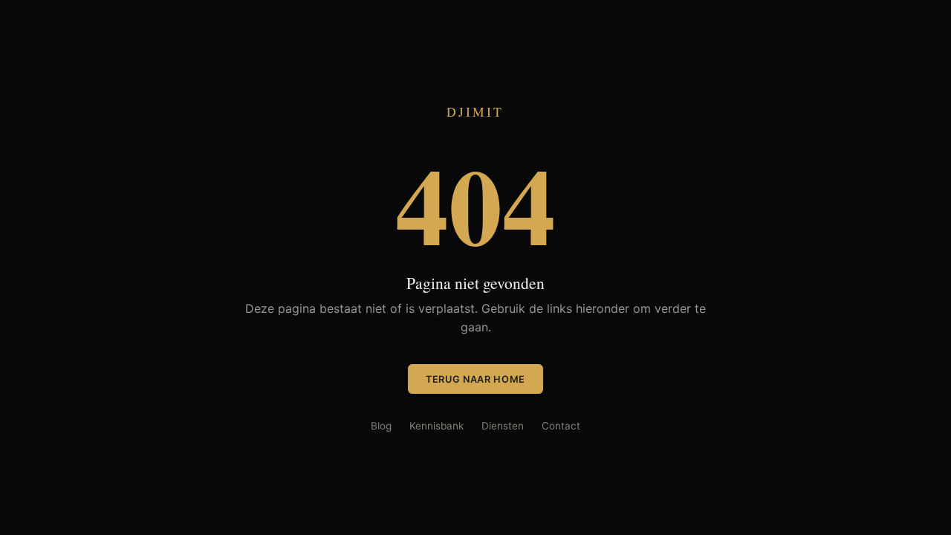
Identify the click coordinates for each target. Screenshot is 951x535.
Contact (561, 426)
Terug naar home (475, 379)
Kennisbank (436, 426)
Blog (381, 426)
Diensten (502, 426)
